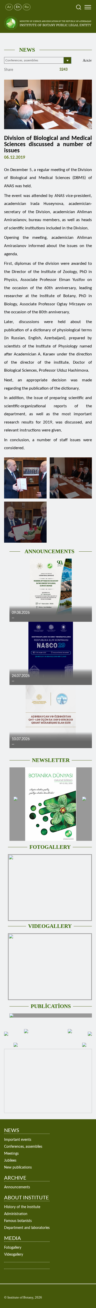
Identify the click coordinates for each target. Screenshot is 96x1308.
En (18, 7)
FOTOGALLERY (50, 847)
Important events (17, 1140)
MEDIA (12, 1238)
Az (9, 7)
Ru (27, 7)
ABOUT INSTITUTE (26, 1197)
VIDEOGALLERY (50, 926)
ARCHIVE (15, 1178)
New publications (18, 1167)
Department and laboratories (27, 1228)
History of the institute (22, 1207)
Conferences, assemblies (23, 1147)
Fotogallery (12, 1247)
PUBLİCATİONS (51, 1006)
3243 (63, 69)
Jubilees (10, 1160)
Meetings (11, 1153)
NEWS (27, 50)
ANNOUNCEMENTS (49, 551)
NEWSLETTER (51, 760)
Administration (15, 1214)
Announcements (17, 1187)
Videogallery (13, 1254)
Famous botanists (18, 1221)
